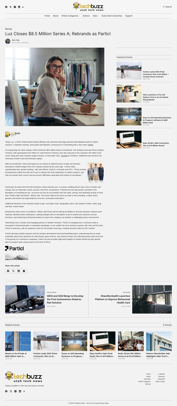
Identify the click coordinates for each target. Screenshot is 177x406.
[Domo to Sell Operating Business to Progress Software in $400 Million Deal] (74, 341)
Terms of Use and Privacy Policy (97, 403)
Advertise (147, 379)
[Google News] (23, 7)
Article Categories (144, 381)
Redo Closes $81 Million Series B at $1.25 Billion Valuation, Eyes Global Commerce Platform (129, 355)
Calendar (161, 374)
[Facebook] (6, 7)
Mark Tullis (15, 40)
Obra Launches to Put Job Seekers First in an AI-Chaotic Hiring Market (155, 97)
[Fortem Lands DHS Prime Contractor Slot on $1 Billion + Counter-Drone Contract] (46, 341)
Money (8, 29)
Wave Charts (160, 381)
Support (129, 16)
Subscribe (161, 379)
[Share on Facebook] (8, 271)
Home (47, 16)
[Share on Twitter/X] (13, 271)
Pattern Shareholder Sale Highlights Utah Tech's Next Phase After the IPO (158, 355)
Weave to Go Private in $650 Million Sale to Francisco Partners (16, 355)
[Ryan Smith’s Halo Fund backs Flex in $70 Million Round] (102, 341)
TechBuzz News (79, 403)
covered (64, 156)
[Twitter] (10, 7)
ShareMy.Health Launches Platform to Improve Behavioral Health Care (112, 299)
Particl (90, 145)
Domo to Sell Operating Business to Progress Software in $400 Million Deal (157, 120)
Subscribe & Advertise (112, 16)
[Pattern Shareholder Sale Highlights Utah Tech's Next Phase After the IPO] (159, 341)
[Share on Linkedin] (19, 271)
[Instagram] (15, 7)
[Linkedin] (19, 7)
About (55, 16)
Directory (161, 376)
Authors (86, 16)
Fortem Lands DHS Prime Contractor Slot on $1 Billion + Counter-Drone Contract (156, 74)
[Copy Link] (24, 271)
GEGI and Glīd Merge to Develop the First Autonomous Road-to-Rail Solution (65, 299)
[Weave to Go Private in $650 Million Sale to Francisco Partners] (18, 341)
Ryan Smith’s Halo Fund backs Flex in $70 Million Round (156, 144)
